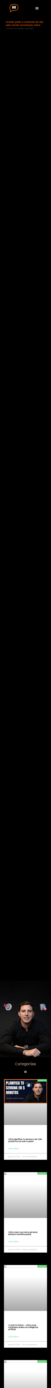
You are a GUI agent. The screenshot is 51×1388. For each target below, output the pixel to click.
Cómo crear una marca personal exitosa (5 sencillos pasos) (22, 1233)
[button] (37, 8)
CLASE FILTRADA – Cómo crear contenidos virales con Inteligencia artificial (23, 1327)
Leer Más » (13, 1149)
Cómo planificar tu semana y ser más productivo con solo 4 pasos (25, 1140)
